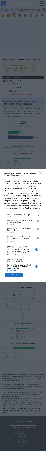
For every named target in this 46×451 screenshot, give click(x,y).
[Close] (41, 173)
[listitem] (23, 215)
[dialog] (23, 225)
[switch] (37, 221)
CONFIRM (14, 275)
